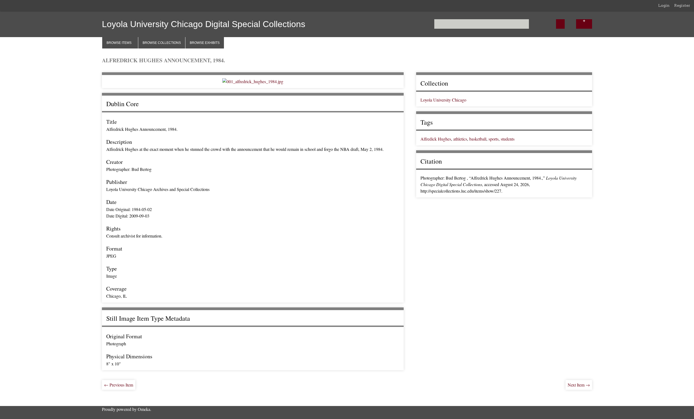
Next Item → (579, 385)
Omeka (144, 409)
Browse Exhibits (205, 43)
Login (664, 5)
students (508, 139)
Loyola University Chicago (443, 100)
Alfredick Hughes (435, 139)
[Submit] (560, 24)
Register (682, 5)
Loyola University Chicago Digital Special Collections (203, 24)
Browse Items (119, 43)
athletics (460, 139)
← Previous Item (118, 385)
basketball (477, 139)
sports (494, 139)
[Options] (584, 24)
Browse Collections (162, 43)
